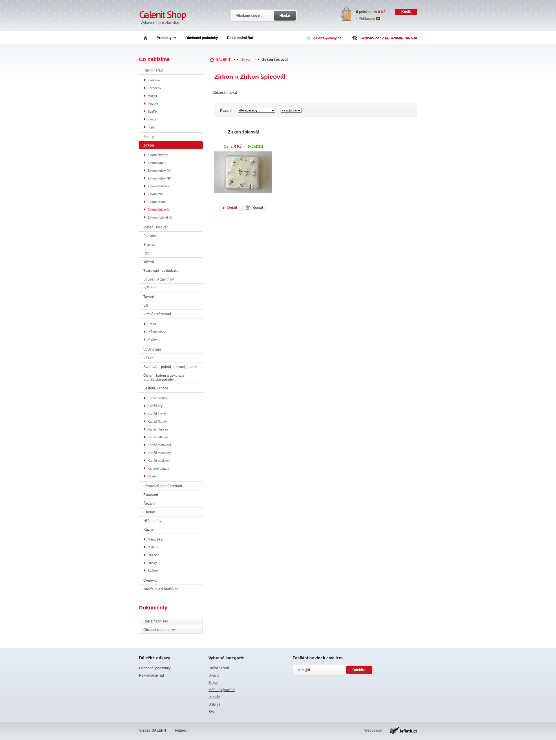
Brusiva (149, 245)
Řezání (149, 503)
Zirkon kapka (157, 162)
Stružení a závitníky (158, 279)
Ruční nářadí (153, 70)
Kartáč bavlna (157, 398)
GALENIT (223, 60)
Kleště (152, 119)
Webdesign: (373, 730)
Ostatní (153, 547)
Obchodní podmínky (201, 38)
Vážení (148, 358)
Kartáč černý (157, 413)
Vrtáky (152, 339)
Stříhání (149, 288)
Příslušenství (157, 332)
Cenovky (150, 580)
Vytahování (152, 349)
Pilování (149, 236)
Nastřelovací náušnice (160, 589)
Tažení (148, 262)
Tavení (148, 297)
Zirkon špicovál (158, 209)
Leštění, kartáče (155, 388)
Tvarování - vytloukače (161, 271)
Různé (148, 529)
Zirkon (246, 60)
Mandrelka (155, 539)
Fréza (152, 324)
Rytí (146, 253)
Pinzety (153, 103)
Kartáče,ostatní (158, 468)
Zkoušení (150, 495)
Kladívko (154, 80)
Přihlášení (367, 19)
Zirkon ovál (155, 194)
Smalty (148, 137)
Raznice (153, 555)
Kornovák (154, 88)
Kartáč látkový (158, 437)
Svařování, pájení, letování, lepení (170, 367)
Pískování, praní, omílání (162, 486)
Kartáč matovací (159, 445)
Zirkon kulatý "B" (159, 178)
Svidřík (153, 111)
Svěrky (153, 570)
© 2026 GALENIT (153, 730)
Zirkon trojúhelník (160, 217)
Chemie (149, 512)
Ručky (152, 563)
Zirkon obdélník (158, 186)
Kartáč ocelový (158, 460)
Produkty (164, 38)
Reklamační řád (240, 38)
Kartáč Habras (158, 429)
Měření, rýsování (156, 227)
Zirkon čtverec (158, 155)
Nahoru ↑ (182, 730)
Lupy (151, 127)
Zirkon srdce (157, 202)
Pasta (152, 476)
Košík (406, 12)
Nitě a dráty (152, 521)
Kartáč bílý (155, 406)
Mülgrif (152, 96)
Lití (145, 305)
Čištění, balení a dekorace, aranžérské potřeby (164, 377)
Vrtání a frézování (157, 314)
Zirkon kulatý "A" (159, 170)
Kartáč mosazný (159, 453)
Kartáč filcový (157, 421)
